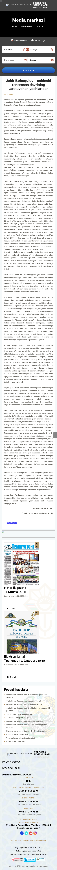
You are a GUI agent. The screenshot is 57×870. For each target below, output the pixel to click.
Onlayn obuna (11, 761)
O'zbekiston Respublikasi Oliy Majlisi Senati (24, 704)
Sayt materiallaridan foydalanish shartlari (28, 840)
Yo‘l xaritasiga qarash (28, 820)
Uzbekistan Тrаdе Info (15, 741)
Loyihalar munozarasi (16, 774)
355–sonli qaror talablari (28, 822)
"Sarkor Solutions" (20, 854)
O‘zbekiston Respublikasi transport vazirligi (24, 721)
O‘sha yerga (9, 60)
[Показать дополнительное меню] (55, 435)
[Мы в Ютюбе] (30, 833)
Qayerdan (8, 49)
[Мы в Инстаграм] (35, 833)
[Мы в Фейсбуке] (22, 833)
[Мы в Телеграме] (26, 833)
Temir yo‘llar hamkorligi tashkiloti (20, 714)
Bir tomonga (40, 40)
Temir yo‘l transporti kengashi (18, 718)
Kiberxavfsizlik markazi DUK (18, 734)
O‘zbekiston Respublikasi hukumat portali (23, 701)
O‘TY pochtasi (11, 768)
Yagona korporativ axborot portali (20, 738)
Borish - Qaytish (21, 40)
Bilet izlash (28, 70)
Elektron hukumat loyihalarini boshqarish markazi (27, 731)
